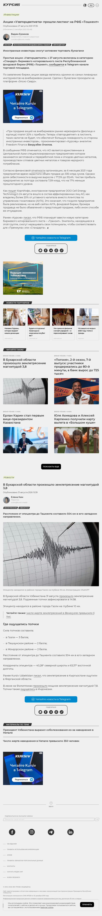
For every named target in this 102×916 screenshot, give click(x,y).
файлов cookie (47, 907)
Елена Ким (17, 497)
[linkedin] (70, 832)
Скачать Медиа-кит (15, 872)
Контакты (11, 866)
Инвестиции (11, 14)
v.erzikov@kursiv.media (20, 39)
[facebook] (12, 832)
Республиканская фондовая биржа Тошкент (32, 45)
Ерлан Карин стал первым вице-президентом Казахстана (23, 419)
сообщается (56, 64)
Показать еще (51, 466)
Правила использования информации (23, 849)
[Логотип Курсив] (11, 4)
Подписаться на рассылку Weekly (19, 816)
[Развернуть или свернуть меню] (97, 5)
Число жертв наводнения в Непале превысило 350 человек (41, 741)
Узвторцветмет (59, 45)
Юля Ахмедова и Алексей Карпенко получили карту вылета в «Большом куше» (74, 419)
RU (91, 5)
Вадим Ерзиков (20, 34)
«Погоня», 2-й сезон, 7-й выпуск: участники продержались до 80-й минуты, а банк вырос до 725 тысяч (76, 367)
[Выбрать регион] (85, 5)
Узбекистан (24, 508)
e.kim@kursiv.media (19, 502)
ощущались (27, 689)
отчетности (38, 170)
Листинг (7, 45)
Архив (9, 855)
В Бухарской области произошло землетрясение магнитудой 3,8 (24, 363)
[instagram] (31, 832)
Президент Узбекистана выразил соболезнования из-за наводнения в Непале (48, 731)
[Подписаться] (97, 819)
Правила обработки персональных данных (25, 861)
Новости (8, 477)
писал (27, 217)
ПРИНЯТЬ (87, 904)
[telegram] (51, 832)
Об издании (12, 844)
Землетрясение (10, 508)
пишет (12, 190)
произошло (66, 596)
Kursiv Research (13, 877)
